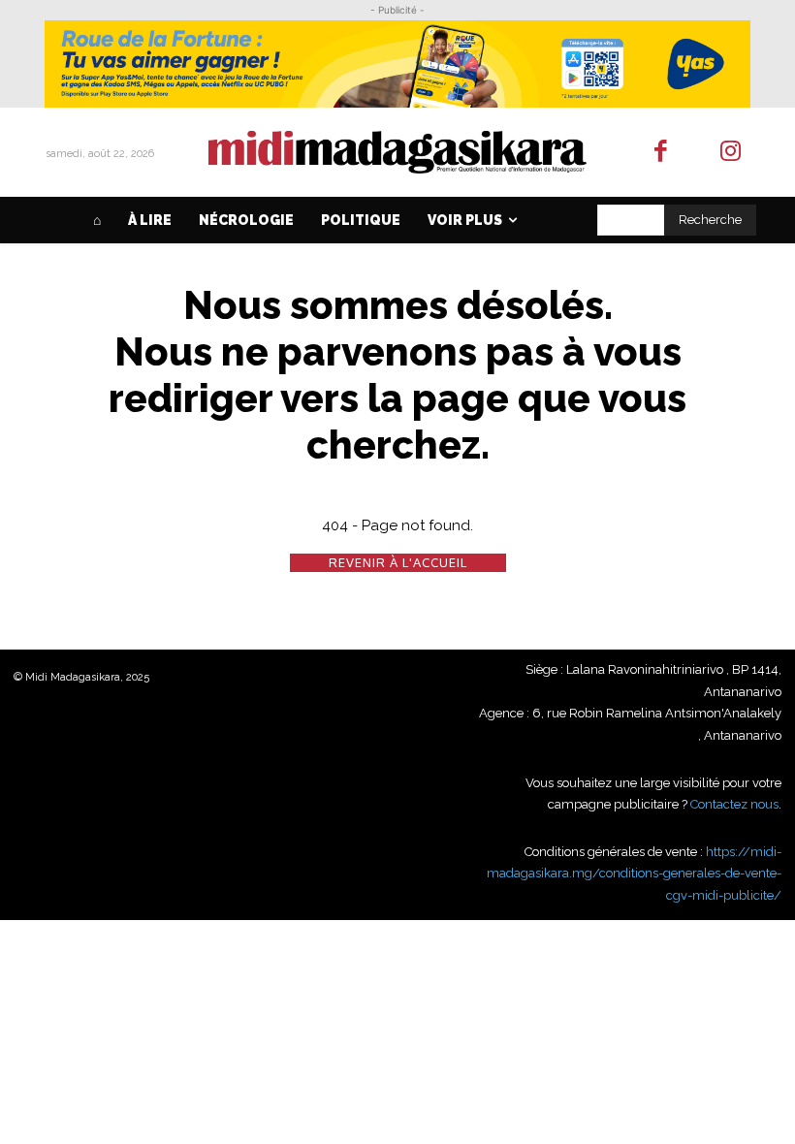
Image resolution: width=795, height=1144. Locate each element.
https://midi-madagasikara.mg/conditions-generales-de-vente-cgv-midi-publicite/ (634, 873)
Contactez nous (734, 804)
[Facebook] (660, 152)
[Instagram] (731, 152)
